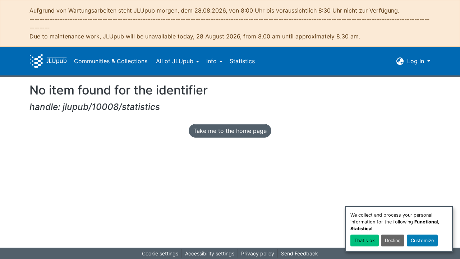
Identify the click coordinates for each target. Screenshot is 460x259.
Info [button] (211, 61)
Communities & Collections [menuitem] (110, 61)
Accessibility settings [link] (209, 253)
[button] (48, 61)
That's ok (364, 240)
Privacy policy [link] (257, 253)
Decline (392, 240)
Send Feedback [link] (299, 253)
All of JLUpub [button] (174, 61)
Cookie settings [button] (160, 253)
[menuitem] (177, 61)
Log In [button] (416, 61)
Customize (422, 240)
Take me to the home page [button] (230, 130)
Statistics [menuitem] (242, 61)
